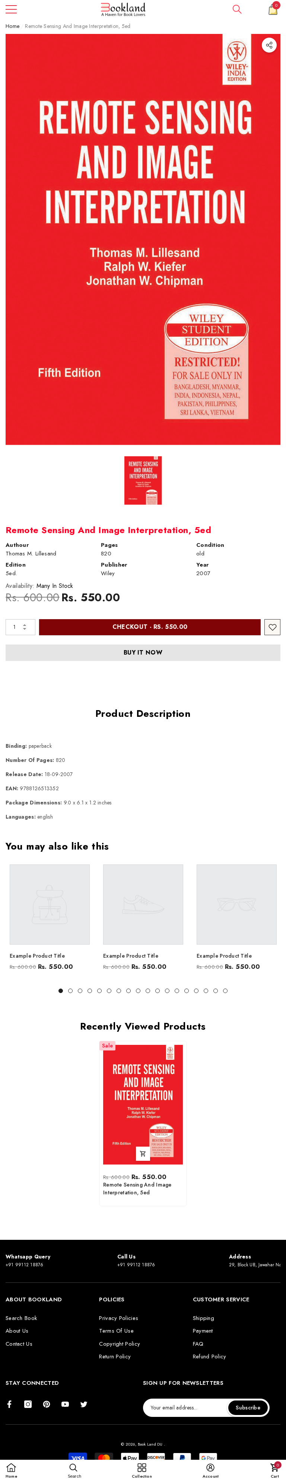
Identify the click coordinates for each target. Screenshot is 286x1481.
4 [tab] (90, 991)
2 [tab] (70, 991)
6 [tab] (109, 991)
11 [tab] (157, 991)
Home (12, 26)
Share (269, 45)
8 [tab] (128, 991)
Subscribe (248, 1407)
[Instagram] (28, 1404)
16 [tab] (206, 991)
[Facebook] (9, 1404)
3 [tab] (80, 991)
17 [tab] (215, 991)
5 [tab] (99, 991)
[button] (237, 9)
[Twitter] (83, 1404)
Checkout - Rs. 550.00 (150, 627)
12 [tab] (167, 991)
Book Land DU (151, 1444)
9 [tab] (138, 991)
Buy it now (143, 652)
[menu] (11, 9)
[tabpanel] (49, 919)
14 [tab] (186, 991)
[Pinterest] (46, 1404)
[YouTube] (65, 1404)
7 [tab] (119, 991)
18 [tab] (225, 991)
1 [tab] (60, 991)
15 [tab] (196, 991)
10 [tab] (148, 991)
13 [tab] (177, 991)
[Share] (269, 45)
